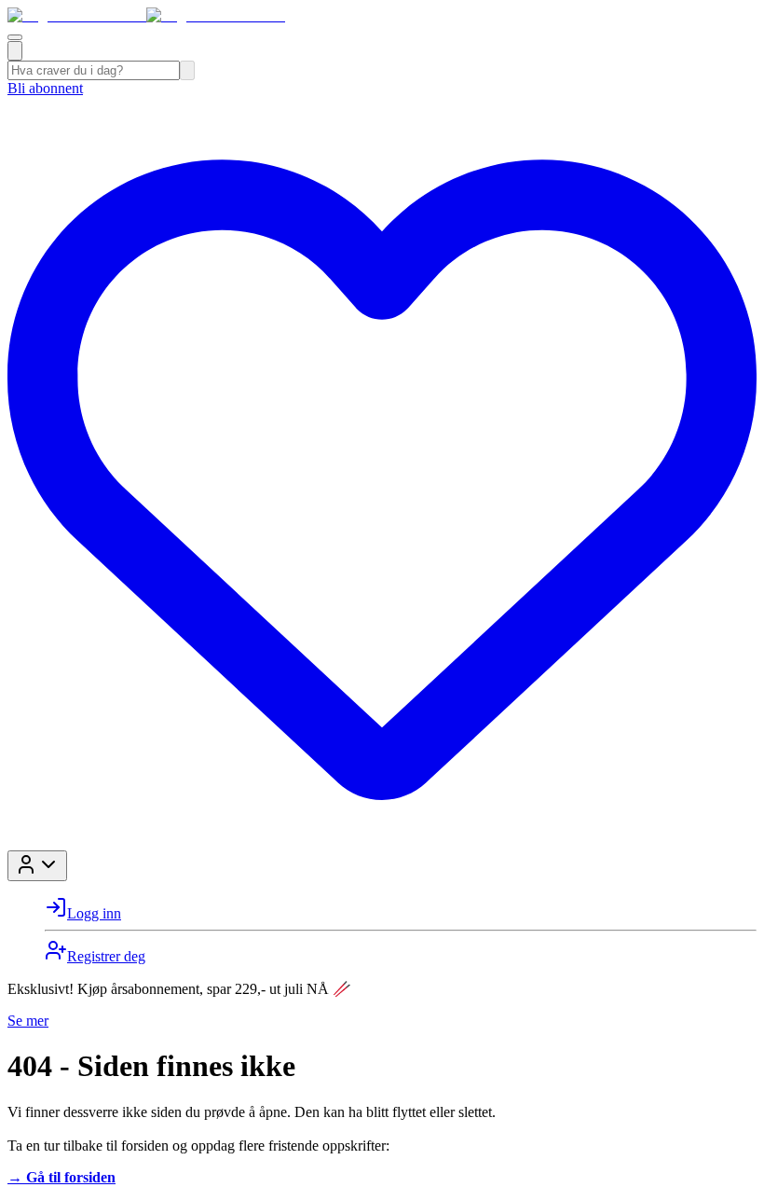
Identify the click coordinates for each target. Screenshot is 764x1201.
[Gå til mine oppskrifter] (382, 841)
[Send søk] (187, 70)
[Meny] (14, 37)
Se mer (27, 1020)
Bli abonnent (45, 88)
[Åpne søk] (14, 51)
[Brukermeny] (37, 865)
